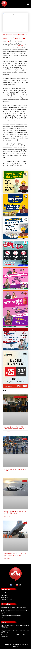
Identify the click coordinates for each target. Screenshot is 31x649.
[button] (28, 4)
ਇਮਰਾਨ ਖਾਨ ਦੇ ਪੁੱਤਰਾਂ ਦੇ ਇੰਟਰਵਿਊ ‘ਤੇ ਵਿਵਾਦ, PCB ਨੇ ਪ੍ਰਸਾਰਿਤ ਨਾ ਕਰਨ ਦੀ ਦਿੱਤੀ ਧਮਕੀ (15, 428)
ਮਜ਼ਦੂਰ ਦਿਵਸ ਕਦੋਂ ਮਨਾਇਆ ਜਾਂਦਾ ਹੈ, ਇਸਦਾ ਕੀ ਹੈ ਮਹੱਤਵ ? (11, 615)
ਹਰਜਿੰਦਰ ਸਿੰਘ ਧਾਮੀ (21, 46)
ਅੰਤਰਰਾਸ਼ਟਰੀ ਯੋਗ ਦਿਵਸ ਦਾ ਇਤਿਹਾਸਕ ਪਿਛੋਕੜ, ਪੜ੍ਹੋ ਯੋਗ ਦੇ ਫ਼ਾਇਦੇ (13, 607)
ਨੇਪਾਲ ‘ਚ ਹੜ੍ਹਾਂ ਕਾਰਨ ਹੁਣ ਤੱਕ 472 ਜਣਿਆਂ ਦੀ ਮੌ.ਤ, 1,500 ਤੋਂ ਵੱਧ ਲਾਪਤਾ (15, 470)
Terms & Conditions (6, 599)
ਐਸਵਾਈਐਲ (5, 146)
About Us (3, 593)
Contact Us (4, 595)
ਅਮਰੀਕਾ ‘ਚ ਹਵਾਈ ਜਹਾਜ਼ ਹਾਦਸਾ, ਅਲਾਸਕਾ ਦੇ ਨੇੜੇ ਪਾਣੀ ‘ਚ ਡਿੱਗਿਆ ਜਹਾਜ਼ (15, 512)
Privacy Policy (5, 597)
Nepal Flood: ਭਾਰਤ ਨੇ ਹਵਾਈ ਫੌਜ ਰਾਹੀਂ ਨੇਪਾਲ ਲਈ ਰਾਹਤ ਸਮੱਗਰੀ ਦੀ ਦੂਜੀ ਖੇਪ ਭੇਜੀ (15, 554)
